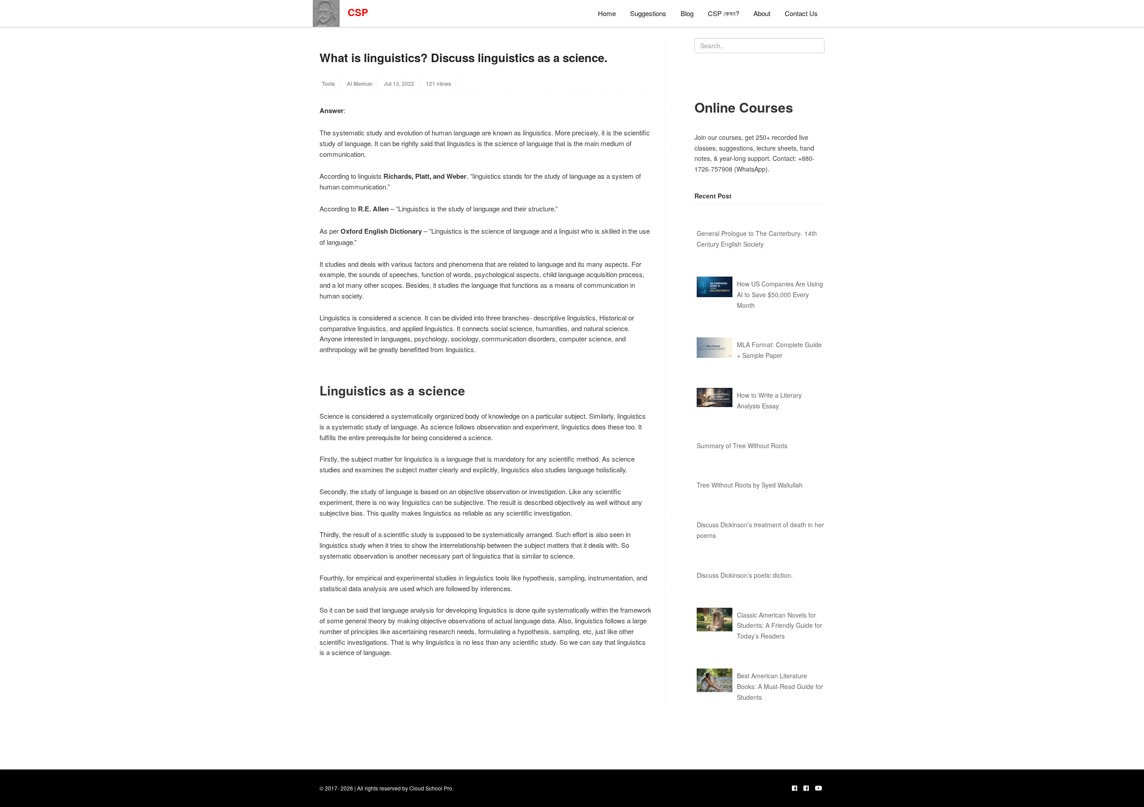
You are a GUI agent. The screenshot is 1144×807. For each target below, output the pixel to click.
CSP (354, 12)
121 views (438, 84)
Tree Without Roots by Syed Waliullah (750, 484)
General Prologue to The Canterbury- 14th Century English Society (757, 238)
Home (607, 13)
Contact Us (801, 13)
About (761, 13)
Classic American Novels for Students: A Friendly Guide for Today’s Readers (779, 625)
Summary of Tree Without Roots (742, 445)
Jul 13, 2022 (399, 84)
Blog (687, 13)
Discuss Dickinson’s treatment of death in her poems (760, 530)
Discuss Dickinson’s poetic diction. (745, 575)
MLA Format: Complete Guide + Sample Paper (779, 350)
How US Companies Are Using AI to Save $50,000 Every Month (780, 294)
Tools (328, 84)
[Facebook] (794, 787)
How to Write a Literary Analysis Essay (769, 400)
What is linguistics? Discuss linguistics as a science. (463, 57)
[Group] (806, 787)
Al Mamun (359, 84)
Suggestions (648, 13)
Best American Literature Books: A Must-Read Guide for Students (780, 686)
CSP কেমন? (723, 13)
